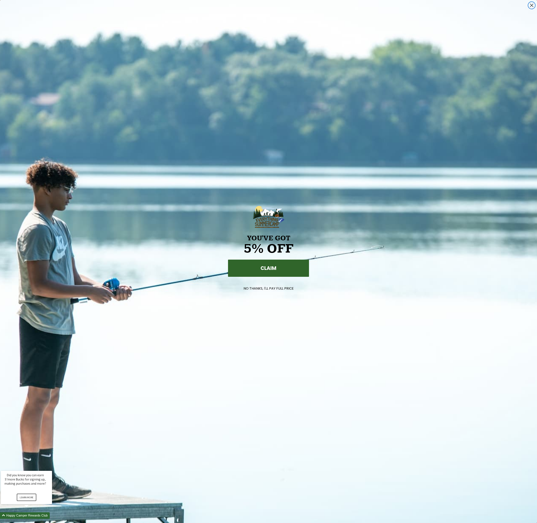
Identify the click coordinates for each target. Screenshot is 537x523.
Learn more (26, 497)
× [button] (50, 468)
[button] (31, 515)
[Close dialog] (531, 5)
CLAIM (268, 268)
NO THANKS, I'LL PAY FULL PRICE (269, 288)
